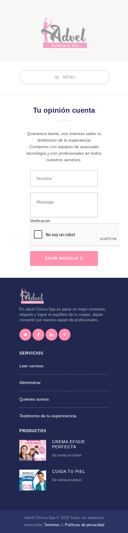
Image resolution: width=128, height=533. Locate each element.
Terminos (52, 525)
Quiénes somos (34, 399)
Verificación (40, 221)
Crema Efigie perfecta (68, 444)
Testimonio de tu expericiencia (47, 415)
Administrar (30, 382)
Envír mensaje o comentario (64, 261)
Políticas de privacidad (84, 525)
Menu (68, 77)
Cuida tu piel (68, 471)
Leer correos (31, 365)
